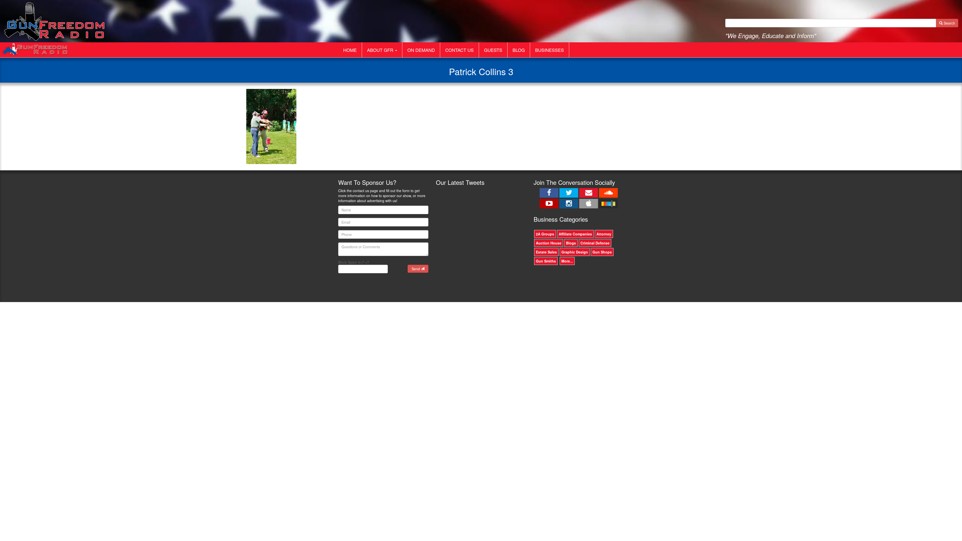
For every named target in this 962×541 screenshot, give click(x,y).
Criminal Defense (595, 242)
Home (350, 50)
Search (949, 23)
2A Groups (545, 233)
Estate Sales (546, 251)
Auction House (548, 242)
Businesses (549, 50)
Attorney (603, 233)
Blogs (571, 242)
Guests (493, 50)
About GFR (381, 50)
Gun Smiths (546, 260)
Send (416, 268)
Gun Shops (602, 251)
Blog (519, 50)
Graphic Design (574, 251)
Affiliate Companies (575, 233)
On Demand (421, 50)
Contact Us (459, 50)
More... (567, 260)
